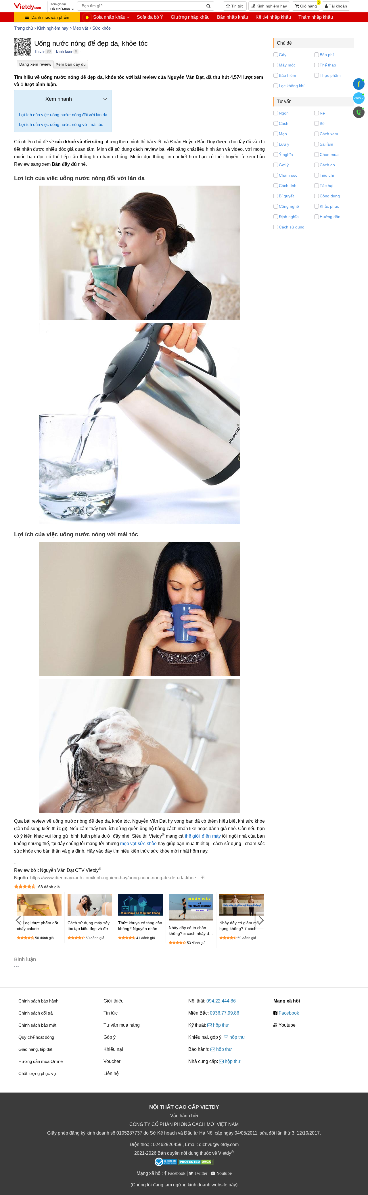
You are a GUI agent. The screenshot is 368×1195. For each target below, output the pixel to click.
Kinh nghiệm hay (271, 6)
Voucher (111, 1061)
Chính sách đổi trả (35, 1013)
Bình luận (64, 51)
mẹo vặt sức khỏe (138, 843)
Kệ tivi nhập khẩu (273, 17)
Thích (39, 51)
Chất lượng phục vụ (37, 1073)
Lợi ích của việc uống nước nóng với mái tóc (61, 124)
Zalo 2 (359, 98)
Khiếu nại (113, 1049)
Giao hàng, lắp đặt (35, 1049)
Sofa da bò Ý (150, 17)
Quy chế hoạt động (36, 1037)
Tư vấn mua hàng (121, 1025)
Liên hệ (111, 1073)
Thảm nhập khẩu (315, 17)
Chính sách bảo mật (37, 1025)
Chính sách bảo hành (38, 1000)
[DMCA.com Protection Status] (196, 1162)
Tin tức (237, 6)
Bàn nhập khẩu (232, 17)
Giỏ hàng (309, 4)
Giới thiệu (113, 1000)
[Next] (260, 920)
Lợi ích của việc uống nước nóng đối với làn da (63, 114)
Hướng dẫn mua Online (40, 1061)
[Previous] (18, 920)
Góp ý (109, 1037)
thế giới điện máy (203, 836)
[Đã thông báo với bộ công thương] (166, 1162)
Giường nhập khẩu (190, 17)
